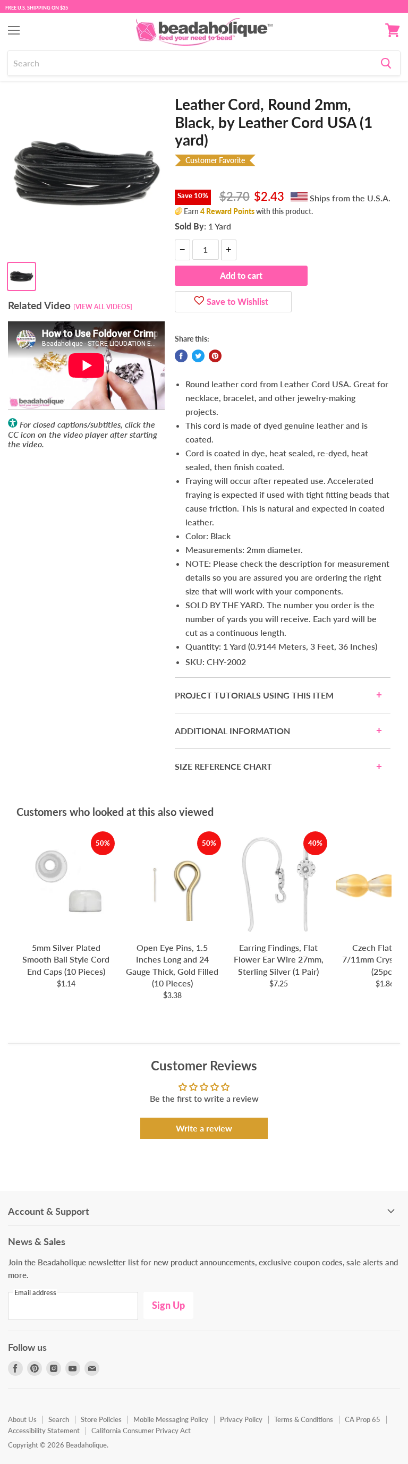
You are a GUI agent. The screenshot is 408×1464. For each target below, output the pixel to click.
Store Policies (101, 1419)
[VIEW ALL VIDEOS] (102, 307)
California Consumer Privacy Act (141, 1430)
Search (58, 1419)
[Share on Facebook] (181, 356)
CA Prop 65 (362, 1419)
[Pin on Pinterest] (215, 356)
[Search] (386, 63)
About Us (22, 1419)
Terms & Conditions (303, 1419)
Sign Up (168, 1305)
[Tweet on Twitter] (198, 356)
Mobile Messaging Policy (170, 1419)
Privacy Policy (241, 1419)
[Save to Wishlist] (199, 302)
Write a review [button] (204, 1128)
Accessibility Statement (44, 1430)
